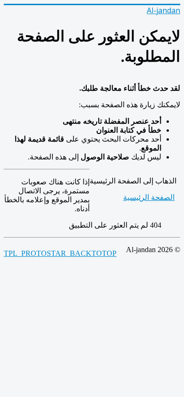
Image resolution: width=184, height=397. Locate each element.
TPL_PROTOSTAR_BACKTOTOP (60, 253)
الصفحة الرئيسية (149, 197)
